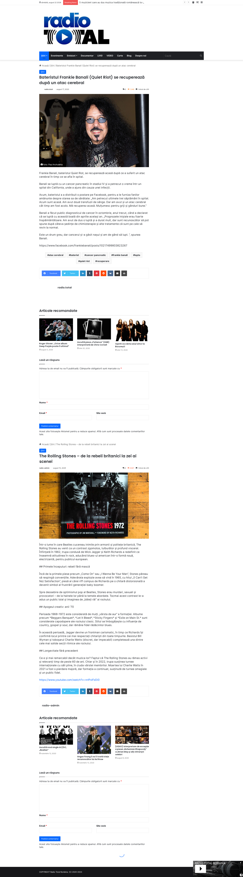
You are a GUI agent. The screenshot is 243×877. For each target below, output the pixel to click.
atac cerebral (56, 255)
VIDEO (110, 55)
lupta (137, 255)
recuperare (103, 261)
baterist (74, 255)
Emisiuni (71, 55)
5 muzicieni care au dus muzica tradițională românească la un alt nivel (116, 2)
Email (43, 413)
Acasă (45, 65)
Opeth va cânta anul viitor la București (130, 345)
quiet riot (85, 261)
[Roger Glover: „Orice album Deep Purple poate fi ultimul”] (56, 329)
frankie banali (120, 255)
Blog (129, 55)
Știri (43, 55)
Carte (120, 55)
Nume (43, 402)
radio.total (48, 89)
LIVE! (100, 55)
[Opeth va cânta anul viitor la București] (132, 329)
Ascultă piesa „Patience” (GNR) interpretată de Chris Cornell (93, 343)
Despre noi (140, 55)
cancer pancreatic (96, 255)
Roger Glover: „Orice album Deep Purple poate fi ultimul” (54, 345)
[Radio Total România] (76, 28)
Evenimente (57, 55)
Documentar (87, 55)
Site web (101, 413)
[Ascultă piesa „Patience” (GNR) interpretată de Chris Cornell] (94, 328)
